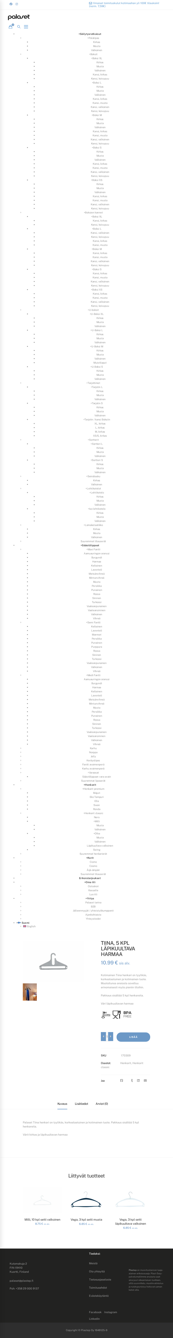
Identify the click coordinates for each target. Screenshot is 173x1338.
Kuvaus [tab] (62, 1103)
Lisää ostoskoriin (133, 1039)
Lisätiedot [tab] (81, 1103)
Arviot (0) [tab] (102, 1103)
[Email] (145, 1080)
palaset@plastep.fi (21, 1280)
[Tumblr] (132, 1080)
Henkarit (125, 1063)
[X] (127, 1080)
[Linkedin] (138, 1080)
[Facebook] (122, 1080)
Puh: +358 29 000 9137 (24, 1288)
